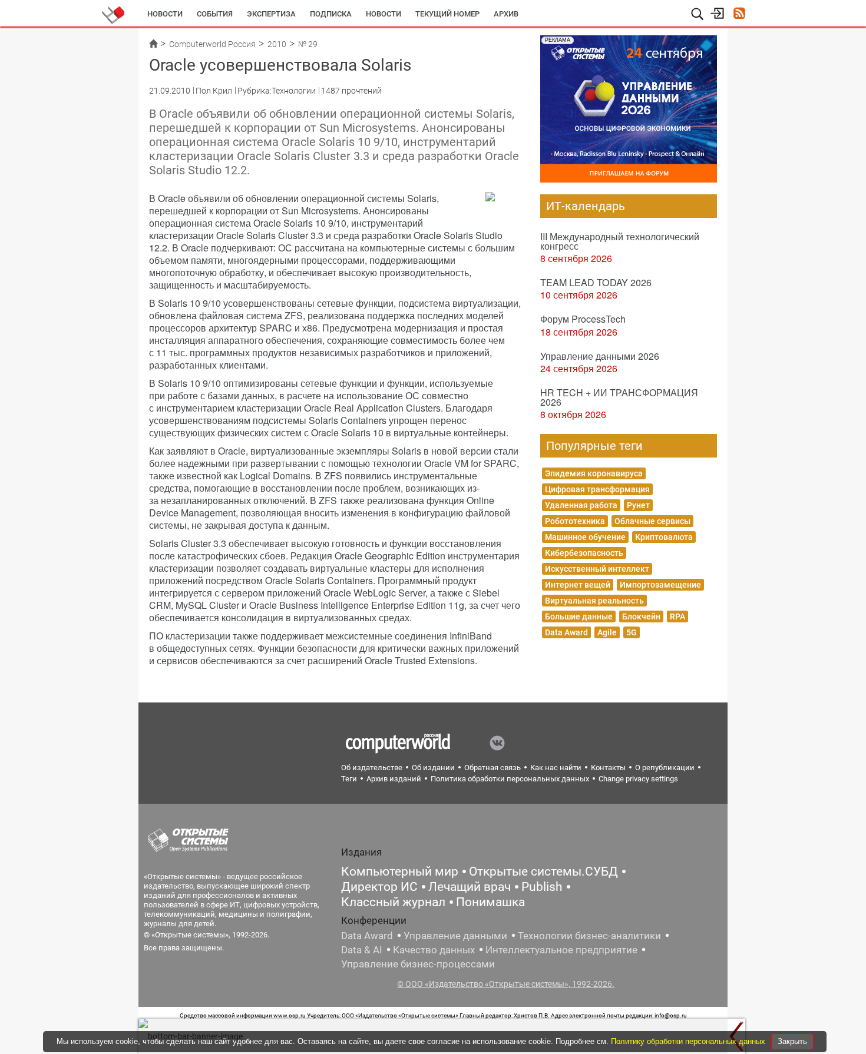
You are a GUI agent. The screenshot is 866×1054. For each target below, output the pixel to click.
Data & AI (361, 950)
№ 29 (308, 44)
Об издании (433, 767)
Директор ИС (379, 887)
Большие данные (579, 616)
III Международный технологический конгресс (619, 241)
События (215, 13)
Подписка (331, 13)
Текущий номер (447, 13)
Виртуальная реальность (594, 600)
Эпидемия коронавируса (594, 473)
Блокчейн (641, 616)
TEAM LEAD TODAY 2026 (596, 282)
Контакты (608, 767)
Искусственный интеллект (597, 569)
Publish (542, 887)
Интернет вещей (577, 584)
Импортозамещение (660, 584)
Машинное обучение (585, 537)
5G (631, 632)
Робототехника (575, 521)
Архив (506, 13)
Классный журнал (393, 902)
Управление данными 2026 (599, 356)
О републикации (665, 767)
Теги (349, 778)
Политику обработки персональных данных (689, 1041)
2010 (276, 44)
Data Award (566, 632)
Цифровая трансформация (597, 489)
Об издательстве (371, 767)
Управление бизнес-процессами (418, 964)
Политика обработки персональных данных (510, 778)
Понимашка (490, 902)
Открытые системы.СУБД (543, 871)
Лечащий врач (469, 887)
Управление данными (455, 936)
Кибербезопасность (584, 553)
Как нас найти (555, 767)
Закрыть (792, 1041)
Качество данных (434, 950)
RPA (677, 616)
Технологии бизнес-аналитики (589, 936)
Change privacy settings (638, 778)
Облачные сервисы (652, 521)
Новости (165, 13)
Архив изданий (393, 778)
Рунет (638, 505)
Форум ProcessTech (583, 319)
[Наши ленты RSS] (739, 14)
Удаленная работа (581, 505)
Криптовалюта (664, 537)
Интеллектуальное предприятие (561, 950)
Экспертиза (271, 13)
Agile (607, 632)
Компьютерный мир (399, 871)
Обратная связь (492, 767)
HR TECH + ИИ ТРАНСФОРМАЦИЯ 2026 (619, 397)
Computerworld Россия (212, 44)
